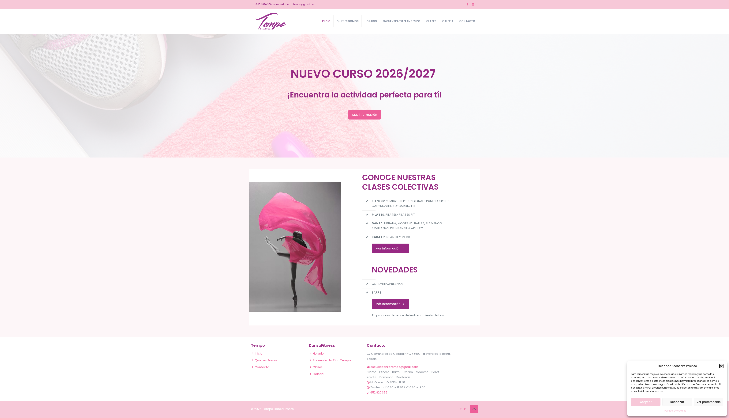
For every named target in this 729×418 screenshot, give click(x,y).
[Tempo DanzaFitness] (270, 21)
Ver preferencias (709, 402)
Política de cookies (675, 410)
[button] (721, 366)
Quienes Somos (266, 360)
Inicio (258, 353)
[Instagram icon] (464, 409)
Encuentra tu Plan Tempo (332, 360)
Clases (318, 367)
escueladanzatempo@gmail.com (296, 4)
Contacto (262, 367)
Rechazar (677, 402)
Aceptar (646, 402)
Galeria (318, 374)
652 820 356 (264, 4)
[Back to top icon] (474, 409)
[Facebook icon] (460, 409)
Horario (318, 353)
